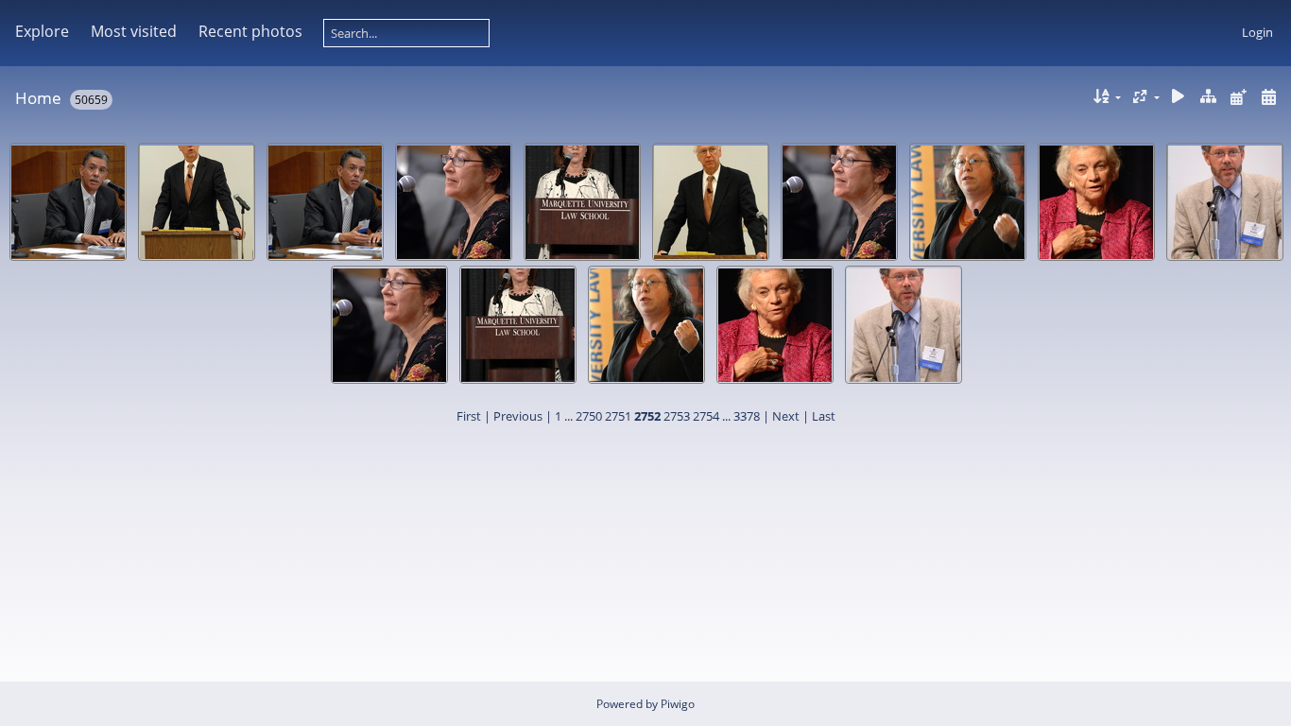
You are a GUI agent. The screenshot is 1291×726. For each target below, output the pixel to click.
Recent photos (250, 31)
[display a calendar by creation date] (1268, 97)
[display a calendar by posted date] (1238, 97)
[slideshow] (1178, 97)
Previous (517, 415)
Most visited (134, 31)
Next (786, 415)
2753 (676, 415)
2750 (589, 415)
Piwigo (678, 704)
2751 (618, 415)
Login (1257, 32)
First (468, 415)
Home (38, 98)
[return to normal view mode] (1208, 97)
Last (823, 415)
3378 (746, 415)
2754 (706, 415)
